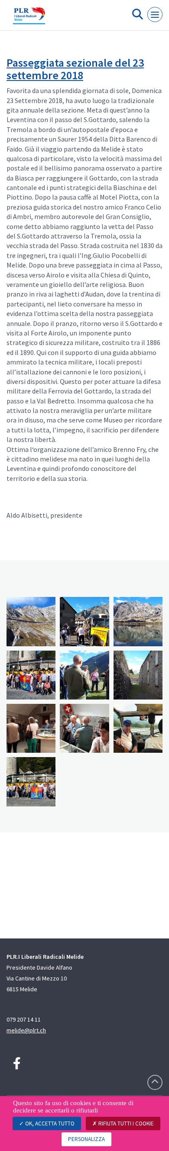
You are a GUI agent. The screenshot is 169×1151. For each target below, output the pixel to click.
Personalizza (86, 1139)
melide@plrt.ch (26, 1030)
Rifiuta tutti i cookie (125, 1123)
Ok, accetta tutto (49, 1123)
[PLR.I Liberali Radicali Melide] (29, 18)
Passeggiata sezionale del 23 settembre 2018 (75, 68)
